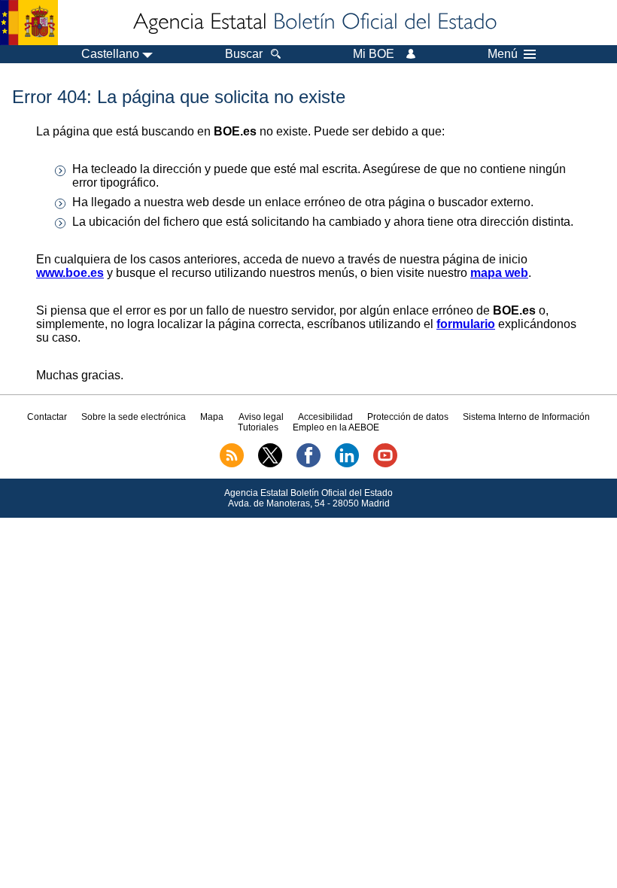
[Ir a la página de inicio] (314, 22)
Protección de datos (407, 417)
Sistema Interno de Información (526, 417)
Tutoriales (258, 427)
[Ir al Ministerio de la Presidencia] (29, 22)
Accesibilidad (325, 417)
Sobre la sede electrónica (133, 417)
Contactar (47, 417)
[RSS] (232, 464)
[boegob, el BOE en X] (270, 464)
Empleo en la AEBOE (336, 427)
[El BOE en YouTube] (385, 464)
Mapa (211, 417)
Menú (503, 54)
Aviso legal (261, 417)
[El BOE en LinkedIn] (347, 464)
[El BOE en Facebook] (308, 464)
